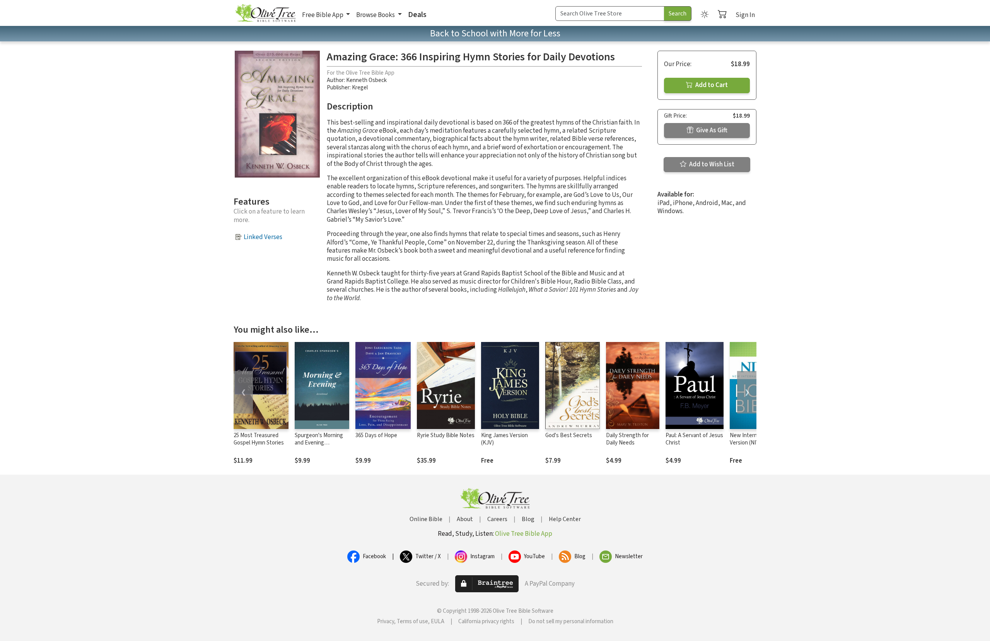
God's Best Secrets (568, 435)
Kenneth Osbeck (366, 80)
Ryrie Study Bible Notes (446, 435)
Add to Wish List (711, 164)
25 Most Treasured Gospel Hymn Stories (259, 439)
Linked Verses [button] (263, 237)
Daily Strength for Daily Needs (627, 439)
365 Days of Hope (376, 435)
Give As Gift (711, 130)
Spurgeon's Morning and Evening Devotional (319, 442)
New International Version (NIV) (751, 439)
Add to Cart (711, 85)
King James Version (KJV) (504, 439)
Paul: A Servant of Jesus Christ (694, 439)
